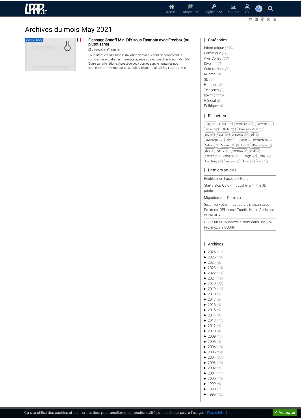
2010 (212, 331)
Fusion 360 (228, 156)
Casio (208, 129)
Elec (207, 150)
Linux (222, 123)
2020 (212, 284)
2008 (212, 342)
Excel (246, 161)
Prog (207, 123)
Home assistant (248, 129)
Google (247, 156)
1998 (212, 389)
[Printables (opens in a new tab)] (268, 19)
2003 (212, 363)
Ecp (207, 134)
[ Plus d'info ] (216, 412)
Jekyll (228, 140)
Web (253, 150)
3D (206, 79)
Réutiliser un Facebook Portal (226, 178)
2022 (212, 273)
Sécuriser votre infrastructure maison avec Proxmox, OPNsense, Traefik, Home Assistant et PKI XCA (239, 209)
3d (252, 134)
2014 (212, 315)
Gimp (220, 150)
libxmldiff (211, 95)
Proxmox (237, 150)
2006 (212, 347)
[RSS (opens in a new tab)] (274, 19)
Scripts (241, 145)
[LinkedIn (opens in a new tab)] (256, 19)
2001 (212, 373)
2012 (212, 326)
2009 (212, 336)
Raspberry (211, 161)
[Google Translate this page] (258, 8)
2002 (212, 368)
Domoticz (241, 123)
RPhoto (210, 74)
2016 (212, 305)
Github (225, 129)
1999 (212, 384)
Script (243, 140)
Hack (259, 161)
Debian (209, 145)
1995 (212, 394)
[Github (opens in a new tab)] (250, 19)
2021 (212, 278)
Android (209, 156)
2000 (212, 378)
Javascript (211, 140)
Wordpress (261, 140)
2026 (212, 252)
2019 (212, 289)
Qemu (262, 156)
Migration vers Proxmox (222, 198)
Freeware (262, 123)
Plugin (220, 134)
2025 (212, 257)
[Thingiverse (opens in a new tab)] (262, 19)
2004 (212, 357)
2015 (212, 310)
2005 (212, 352)
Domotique (260, 145)
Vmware (230, 161)
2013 (212, 320)
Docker (225, 145)
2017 (212, 299)
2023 (212, 268)
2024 (212, 262)
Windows (237, 134)
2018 (212, 294)
